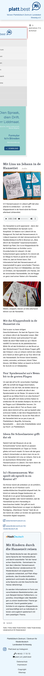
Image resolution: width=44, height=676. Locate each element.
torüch (9, 623)
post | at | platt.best (23, 657)
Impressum (22, 665)
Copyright (22, 669)
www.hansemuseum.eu (16, 521)
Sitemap (22, 672)
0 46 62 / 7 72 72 (23, 654)
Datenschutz (22, 661)
